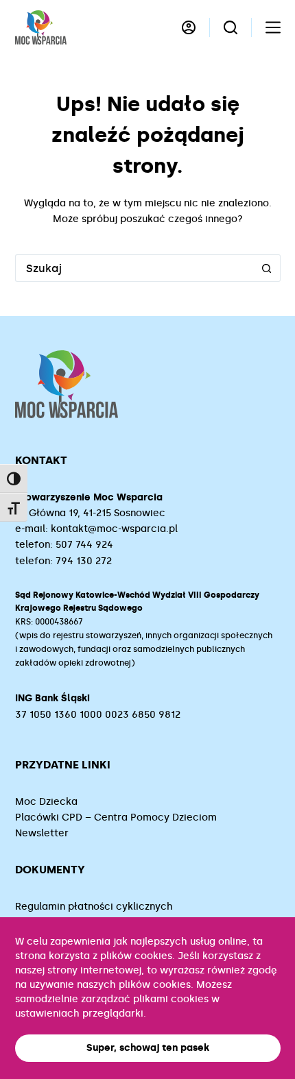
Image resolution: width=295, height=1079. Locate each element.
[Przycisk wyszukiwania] (267, 268)
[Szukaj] (230, 27)
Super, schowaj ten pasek (147, 1048)
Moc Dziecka (46, 802)
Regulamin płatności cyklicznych (94, 906)
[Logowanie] (189, 27)
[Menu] (273, 27)
